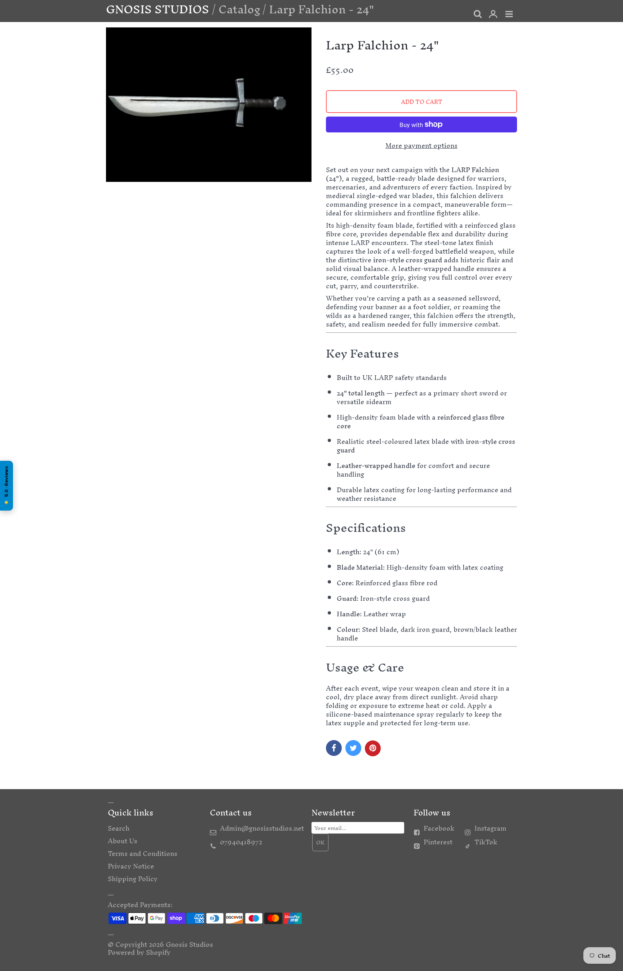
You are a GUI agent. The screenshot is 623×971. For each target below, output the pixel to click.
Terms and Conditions (142, 853)
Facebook (439, 828)
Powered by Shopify (139, 952)
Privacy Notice (131, 866)
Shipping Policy (133, 878)
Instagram (490, 828)
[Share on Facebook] (334, 748)
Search (118, 828)
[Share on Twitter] (353, 748)
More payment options (421, 145)
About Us (122, 841)
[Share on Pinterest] (373, 748)
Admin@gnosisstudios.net (262, 828)
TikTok (485, 842)
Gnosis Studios (189, 944)
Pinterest (438, 842)
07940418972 (241, 842)
